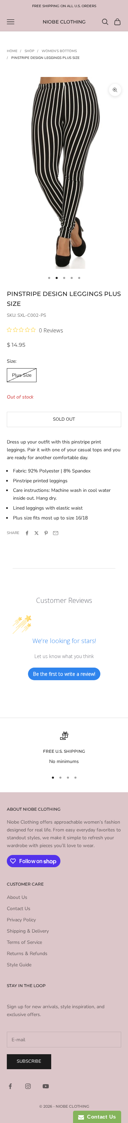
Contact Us (18, 908)
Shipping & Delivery (28, 931)
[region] (64, 748)
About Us (17, 897)
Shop (29, 51)
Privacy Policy (21, 920)
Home (12, 51)
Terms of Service (24, 942)
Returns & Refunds (27, 953)
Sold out (64, 419)
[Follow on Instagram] (28, 1086)
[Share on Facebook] (27, 533)
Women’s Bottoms (59, 51)
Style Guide (19, 965)
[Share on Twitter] (36, 533)
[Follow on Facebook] (10, 1086)
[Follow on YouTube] (45, 1086)
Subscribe (29, 1061)
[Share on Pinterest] (46, 533)
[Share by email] (55, 533)
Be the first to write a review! (64, 674)
